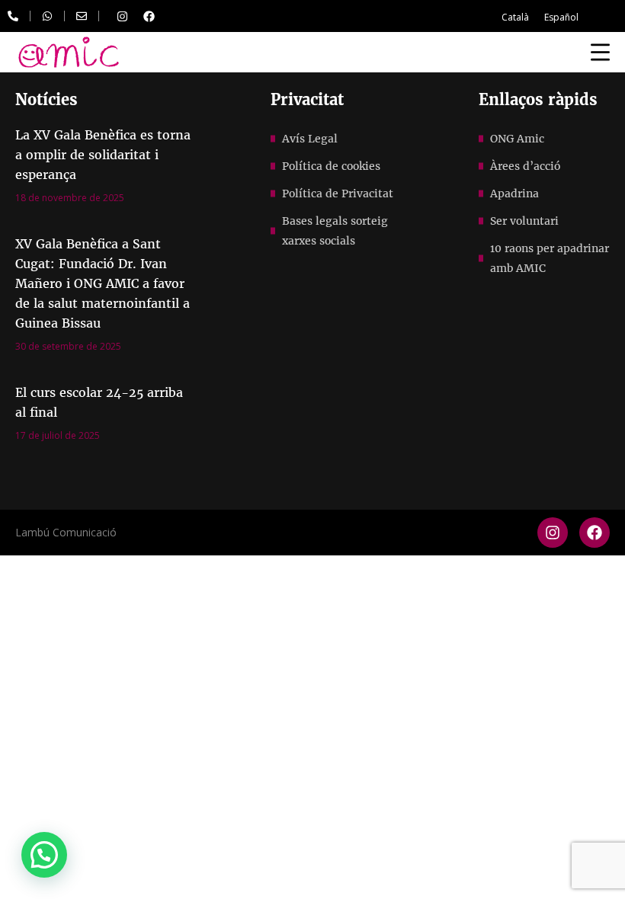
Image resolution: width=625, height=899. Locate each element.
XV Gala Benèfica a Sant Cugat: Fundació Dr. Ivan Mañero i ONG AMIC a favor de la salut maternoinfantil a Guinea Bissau (102, 283)
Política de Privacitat (337, 193)
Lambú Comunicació (66, 532)
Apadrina (514, 193)
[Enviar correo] (81, 16)
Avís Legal (310, 139)
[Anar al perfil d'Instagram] (122, 16)
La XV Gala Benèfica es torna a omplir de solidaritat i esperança (103, 154)
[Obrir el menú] (600, 52)
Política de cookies (331, 166)
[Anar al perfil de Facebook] (148, 16)
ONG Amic (517, 139)
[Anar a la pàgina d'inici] (68, 52)
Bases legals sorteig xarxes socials (335, 231)
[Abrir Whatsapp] (47, 16)
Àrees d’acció (525, 166)
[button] (44, 855)
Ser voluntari (524, 221)
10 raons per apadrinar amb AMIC (549, 258)
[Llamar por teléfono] (13, 16)
